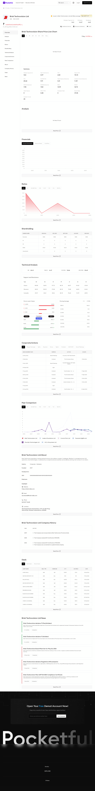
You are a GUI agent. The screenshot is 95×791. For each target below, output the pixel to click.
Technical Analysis (9, 52)
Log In (78, 2)
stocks (8, 8)
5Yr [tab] (39, 35)
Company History (9, 68)
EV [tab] (27, 188)
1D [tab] (23, 35)
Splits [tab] (39, 347)
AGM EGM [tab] (70, 347)
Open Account (87, 2)
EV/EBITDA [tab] (34, 188)
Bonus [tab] (51, 347)
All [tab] (23, 347)
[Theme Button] (73, 3)
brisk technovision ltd (16, 8)
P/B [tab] (40, 188)
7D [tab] (26, 35)
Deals (6, 72)
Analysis (7, 36)
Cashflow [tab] (47, 143)
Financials (7, 40)
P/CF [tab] (44, 188)
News (6, 76)
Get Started (61, 716)
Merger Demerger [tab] (31, 347)
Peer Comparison (9, 60)
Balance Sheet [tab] (38, 143)
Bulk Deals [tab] (29, 563)
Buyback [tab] (45, 347)
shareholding (8, 48)
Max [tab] (46, 35)
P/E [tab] (49, 188)
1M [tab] (29, 35)
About (6, 64)
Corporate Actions (9, 56)
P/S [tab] (53, 188)
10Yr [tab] (43, 35)
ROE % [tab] (58, 188)
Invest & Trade (19, 2)
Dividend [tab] (63, 347)
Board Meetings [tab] (80, 347)
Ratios (6, 44)
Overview (7, 32)
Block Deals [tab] (37, 563)
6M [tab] (33, 35)
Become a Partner (30, 2)
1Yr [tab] (36, 35)
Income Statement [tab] (27, 143)
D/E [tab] (23, 188)
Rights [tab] (57, 347)
